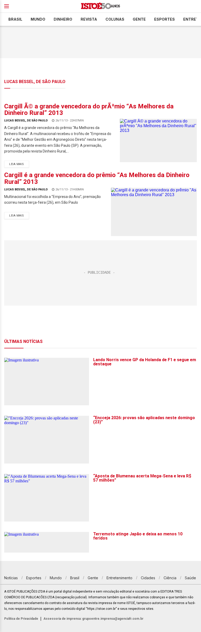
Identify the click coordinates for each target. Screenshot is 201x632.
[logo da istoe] (100, 6)
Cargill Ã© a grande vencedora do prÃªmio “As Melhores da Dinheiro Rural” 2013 (89, 109)
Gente (139, 19)
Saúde (190, 578)
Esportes (164, 19)
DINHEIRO (63, 19)
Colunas (114, 19)
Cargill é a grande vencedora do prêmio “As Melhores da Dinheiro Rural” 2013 (96, 178)
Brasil (15, 19)
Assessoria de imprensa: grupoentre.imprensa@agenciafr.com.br (93, 619)
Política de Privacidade (21, 619)
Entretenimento (119, 578)
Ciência (170, 578)
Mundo (38, 19)
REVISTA (89, 19)
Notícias (11, 578)
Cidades (148, 578)
